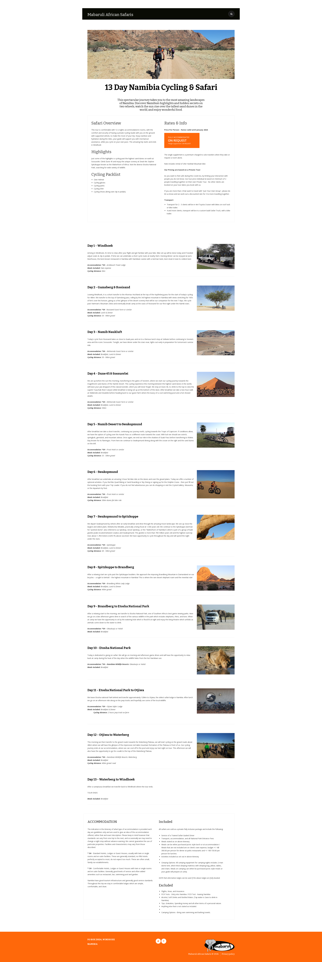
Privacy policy (228, 954)
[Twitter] (158, 941)
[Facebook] (163, 941)
